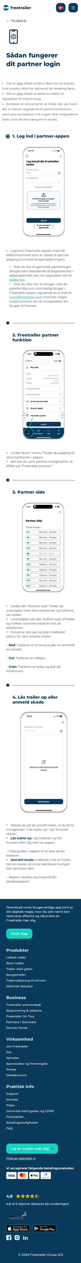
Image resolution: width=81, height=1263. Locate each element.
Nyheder (12, 1058)
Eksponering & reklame (24, 1010)
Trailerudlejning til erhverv (26, 980)
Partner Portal (16, 1028)
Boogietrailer (16, 975)
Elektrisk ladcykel (19, 986)
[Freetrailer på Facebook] (8, 1237)
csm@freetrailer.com (25, 297)
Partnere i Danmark (21, 1022)
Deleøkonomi (16, 1075)
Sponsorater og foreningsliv (27, 1064)
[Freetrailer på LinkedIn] (25, 1237)
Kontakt (12, 1099)
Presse (11, 1069)
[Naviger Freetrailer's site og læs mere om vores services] (73, 7)
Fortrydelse (14, 1117)
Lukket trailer (16, 957)
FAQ (9, 1128)
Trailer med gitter (19, 969)
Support (12, 1094)
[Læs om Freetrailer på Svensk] (60, 7)
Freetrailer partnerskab (23, 1005)
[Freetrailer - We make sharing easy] (17, 8)
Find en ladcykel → (21, 1158)
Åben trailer (15, 963)
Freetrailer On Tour (20, 1016)
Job (9, 1052)
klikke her (17, 280)
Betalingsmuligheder (22, 1122)
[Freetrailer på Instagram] (17, 1237)
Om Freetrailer (17, 1046)
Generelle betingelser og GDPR (30, 1111)
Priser (10, 1105)
